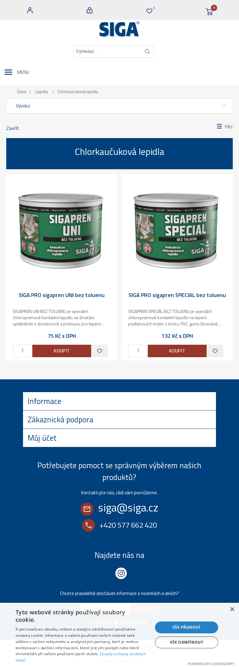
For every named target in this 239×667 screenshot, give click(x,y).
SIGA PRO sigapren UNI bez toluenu (62, 295)
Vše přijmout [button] (186, 627)
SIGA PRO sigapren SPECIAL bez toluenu (177, 295)
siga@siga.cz (128, 507)
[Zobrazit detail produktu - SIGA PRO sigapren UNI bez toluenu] (62, 229)
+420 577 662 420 (128, 524)
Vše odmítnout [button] (186, 642)
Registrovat (30, 10)
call (88, 525)
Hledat (147, 51)
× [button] (232, 609)
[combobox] (113, 51)
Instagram (121, 573)
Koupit (62, 351)
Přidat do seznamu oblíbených (99, 351)
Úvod (21, 92)
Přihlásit (90, 10)
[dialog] (119, 635)
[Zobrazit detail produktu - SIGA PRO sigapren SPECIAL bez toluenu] (177, 229)
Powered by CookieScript (211, 663)
